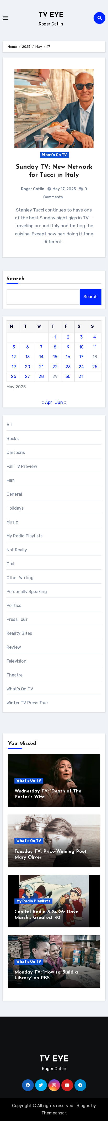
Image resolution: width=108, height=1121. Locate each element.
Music (12, 522)
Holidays (15, 508)
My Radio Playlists (25, 535)
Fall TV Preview (22, 466)
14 (41, 356)
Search (16, 279)
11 (94, 347)
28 (41, 376)
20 (27, 366)
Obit (11, 563)
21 (41, 366)
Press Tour (17, 619)
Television (16, 661)
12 (14, 356)
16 (68, 356)
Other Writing (20, 577)
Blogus (83, 1105)
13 (27, 356)
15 (55, 356)
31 (81, 376)
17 (81, 356)
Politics (14, 605)
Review (14, 647)
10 (81, 347)
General (14, 494)
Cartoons (16, 452)
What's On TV (54, 155)
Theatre (15, 675)
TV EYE (51, 15)
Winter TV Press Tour (27, 702)
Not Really (17, 549)
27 (27, 376)
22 (55, 366)
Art (10, 424)
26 (13, 376)
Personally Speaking (27, 591)
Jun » (61, 402)
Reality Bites (19, 633)
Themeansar (53, 1113)
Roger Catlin (32, 189)
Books (13, 438)
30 (68, 376)
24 (81, 366)
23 (68, 366)
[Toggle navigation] (5, 18)
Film (11, 480)
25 (94, 366)
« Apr (46, 402)
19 (14, 366)
